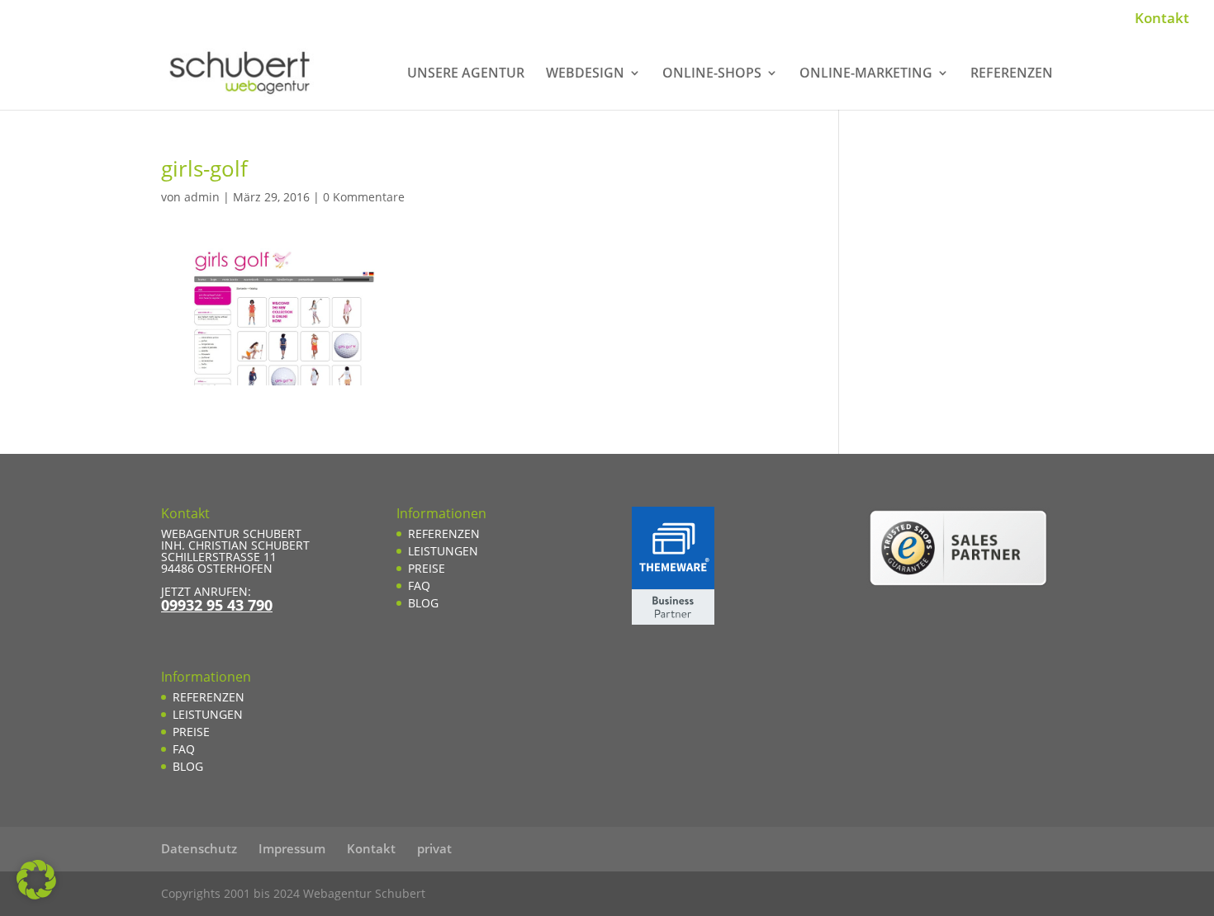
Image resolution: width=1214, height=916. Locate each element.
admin (202, 197)
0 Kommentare (364, 197)
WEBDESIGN (585, 74)
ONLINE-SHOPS (711, 74)
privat (434, 848)
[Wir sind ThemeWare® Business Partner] (673, 620)
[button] (36, 879)
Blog (188, 766)
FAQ (184, 749)
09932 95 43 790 (217, 605)
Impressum (291, 848)
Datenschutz (199, 848)
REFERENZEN (1011, 74)
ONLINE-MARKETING (865, 74)
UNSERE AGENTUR (465, 74)
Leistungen (208, 714)
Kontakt (1162, 19)
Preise (191, 731)
